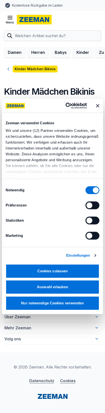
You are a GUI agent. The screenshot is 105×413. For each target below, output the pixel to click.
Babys (61, 52)
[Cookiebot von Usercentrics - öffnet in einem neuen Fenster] (66, 106)
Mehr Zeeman (17, 327)
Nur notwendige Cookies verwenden (52, 303)
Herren (38, 52)
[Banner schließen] (97, 105)
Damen (14, 52)
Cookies (68, 380)
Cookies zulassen (52, 271)
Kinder (82, 52)
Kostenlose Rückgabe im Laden (36, 5)
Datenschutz (41, 380)
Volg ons (12, 338)
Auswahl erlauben (52, 287)
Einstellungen (78, 255)
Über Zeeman (17, 316)
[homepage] (34, 19)
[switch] (92, 205)
